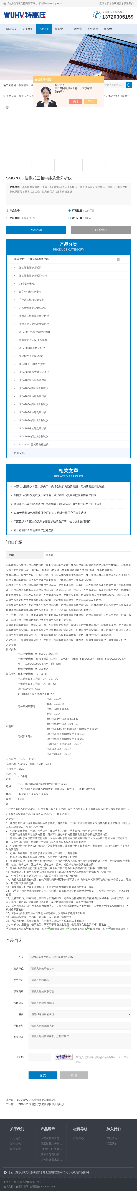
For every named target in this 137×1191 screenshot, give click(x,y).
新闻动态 (15, 1143)
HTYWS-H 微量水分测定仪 (52, 1148)
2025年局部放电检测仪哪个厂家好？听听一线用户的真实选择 (50, 512)
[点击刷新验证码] (64, 1057)
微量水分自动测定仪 (52, 1154)
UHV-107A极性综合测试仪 (33, 420)
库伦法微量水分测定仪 (52, 1159)
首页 (21, 96)
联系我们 (129, 3)
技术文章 (76, 28)
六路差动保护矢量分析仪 (32, 307)
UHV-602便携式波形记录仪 (34, 372)
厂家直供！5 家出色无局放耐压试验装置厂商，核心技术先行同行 (52, 521)
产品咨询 (36, 229)
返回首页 (104, 3)
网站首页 (11, 28)
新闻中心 (60, 28)
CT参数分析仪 (27, 283)
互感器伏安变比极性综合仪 (34, 323)
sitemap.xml (48, 1186)
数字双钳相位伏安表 (30, 291)
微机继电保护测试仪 (30, 267)
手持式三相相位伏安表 (31, 299)
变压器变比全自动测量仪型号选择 (34, 530)
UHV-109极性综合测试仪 (33, 428)
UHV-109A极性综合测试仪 (33, 436)
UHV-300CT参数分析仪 (32, 348)
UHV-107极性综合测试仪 (33, 412)
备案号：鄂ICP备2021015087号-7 (22, 1181)
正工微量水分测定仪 (52, 1143)
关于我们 (27, 28)
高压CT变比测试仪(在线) (33, 364)
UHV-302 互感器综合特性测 (34, 331)
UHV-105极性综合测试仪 (33, 396)
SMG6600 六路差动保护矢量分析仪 (36, 1099)
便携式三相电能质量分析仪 (34, 315)
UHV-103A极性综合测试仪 (33, 388)
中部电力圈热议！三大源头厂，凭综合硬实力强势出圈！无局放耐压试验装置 (59, 486)
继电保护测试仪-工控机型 (33, 339)
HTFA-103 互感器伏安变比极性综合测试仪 (40, 1104)
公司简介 (15, 1138)
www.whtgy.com (54, 3)
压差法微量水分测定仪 (52, 1138)
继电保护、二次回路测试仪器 (31, 259)
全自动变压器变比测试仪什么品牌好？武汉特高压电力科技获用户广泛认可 (58, 503)
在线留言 (116, 3)
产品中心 (44, 28)
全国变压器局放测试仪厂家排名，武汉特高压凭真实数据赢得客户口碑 (55, 495)
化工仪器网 (22, 1186)
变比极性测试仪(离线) (31, 356)
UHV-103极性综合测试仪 (33, 380)
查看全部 (19, 452)
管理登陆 (35, 1186)
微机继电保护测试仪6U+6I (33, 275)
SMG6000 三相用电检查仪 (34, 444)
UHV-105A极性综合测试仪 (33, 404)
